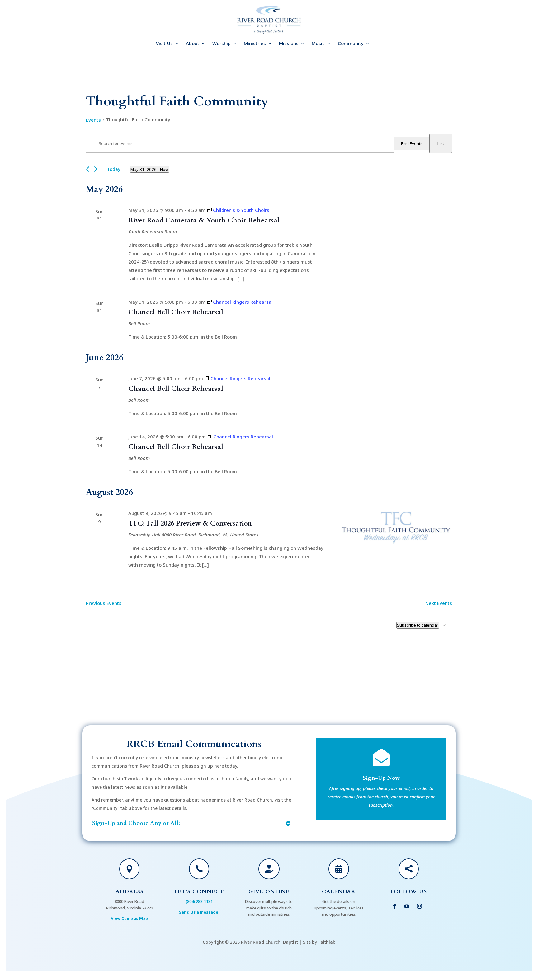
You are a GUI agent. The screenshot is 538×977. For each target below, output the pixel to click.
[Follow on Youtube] (407, 906)
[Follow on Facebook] (394, 906)
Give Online (269, 891)
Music (318, 43)
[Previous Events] (87, 169)
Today (113, 169)
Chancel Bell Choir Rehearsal (175, 312)
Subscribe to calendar (417, 625)
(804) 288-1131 (199, 901)
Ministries (255, 43)
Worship (221, 43)
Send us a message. (199, 912)
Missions (289, 43)
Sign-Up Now (381, 778)
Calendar (339, 891)
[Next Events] (95, 169)
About (192, 43)
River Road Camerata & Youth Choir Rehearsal (204, 220)
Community (351, 43)
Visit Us (164, 43)
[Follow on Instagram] (419, 906)
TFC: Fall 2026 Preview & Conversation (190, 523)
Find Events (411, 143)
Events (93, 120)
